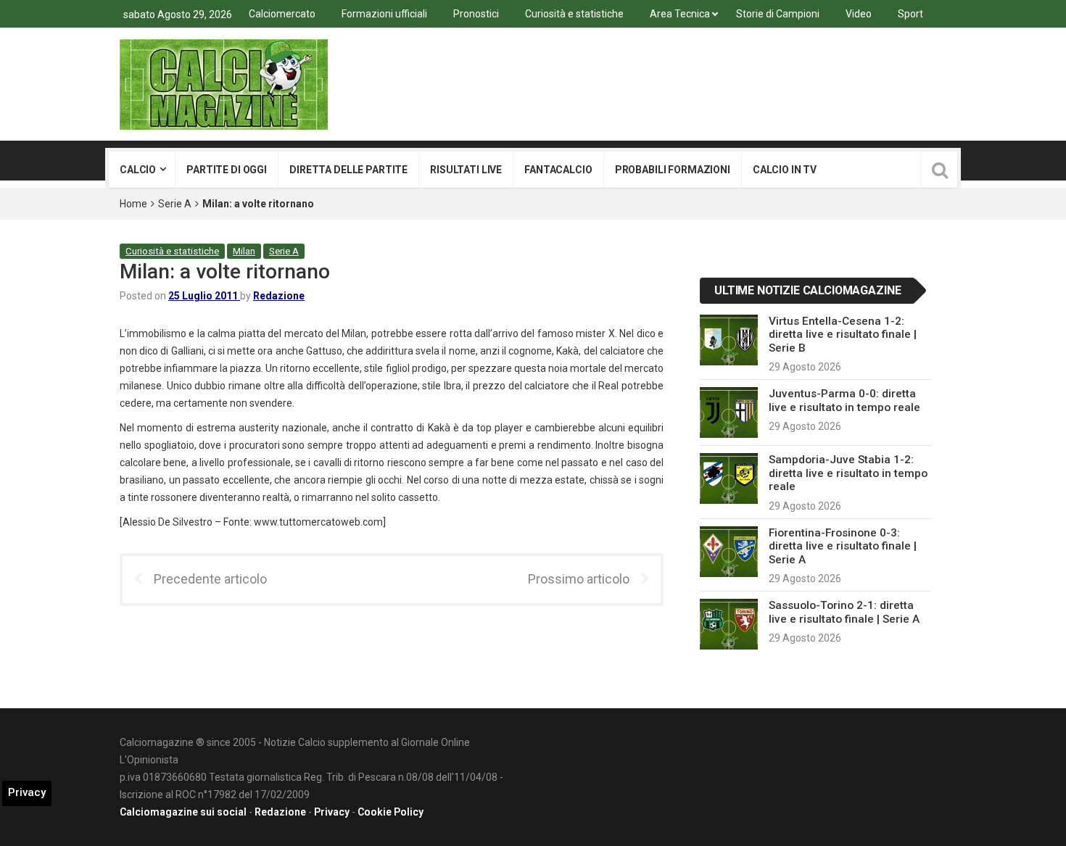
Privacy (332, 812)
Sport (910, 14)
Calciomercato (282, 14)
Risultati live (466, 169)
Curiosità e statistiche (574, 14)
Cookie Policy (390, 812)
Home (133, 204)
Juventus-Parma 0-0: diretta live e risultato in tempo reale (844, 400)
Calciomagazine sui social (183, 812)
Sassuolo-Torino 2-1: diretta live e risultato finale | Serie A (844, 612)
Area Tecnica (680, 14)
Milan (244, 251)
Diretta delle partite (348, 169)
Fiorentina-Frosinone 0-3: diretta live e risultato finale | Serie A (843, 546)
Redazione (279, 296)
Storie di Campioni (777, 14)
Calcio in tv (785, 169)
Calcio (138, 169)
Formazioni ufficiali (384, 14)
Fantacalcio (558, 169)
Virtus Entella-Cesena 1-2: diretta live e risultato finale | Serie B (843, 334)
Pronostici (476, 14)
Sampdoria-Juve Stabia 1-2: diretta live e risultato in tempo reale (848, 473)
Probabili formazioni (672, 169)
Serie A (174, 204)
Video (859, 14)
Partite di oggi (226, 169)
